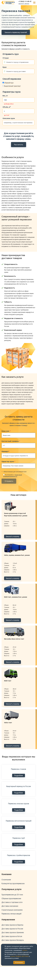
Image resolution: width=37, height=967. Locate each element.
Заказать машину (12, 536)
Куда (4, 67)
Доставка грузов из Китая (12, 936)
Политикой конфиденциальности (12, 475)
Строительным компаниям (12, 910)
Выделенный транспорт (12, 86)
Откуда (6, 58)
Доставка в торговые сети (12, 902)
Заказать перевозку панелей (16, 32)
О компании (6, 879)
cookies (24, 950)
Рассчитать (18, 145)
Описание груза (9, 118)
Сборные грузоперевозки (11, 898)
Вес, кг (5, 96)
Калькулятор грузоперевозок (13, 883)
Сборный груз (8, 83)
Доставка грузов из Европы (12, 925)
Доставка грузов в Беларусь (13, 940)
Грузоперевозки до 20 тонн (12, 894)
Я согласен (19, 962)
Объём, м (7, 107)
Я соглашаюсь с (12, 475)
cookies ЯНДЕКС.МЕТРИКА (19, 956)
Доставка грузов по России (12, 929)
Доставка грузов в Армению (13, 932)
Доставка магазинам (10, 906)
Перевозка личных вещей (11, 914)
